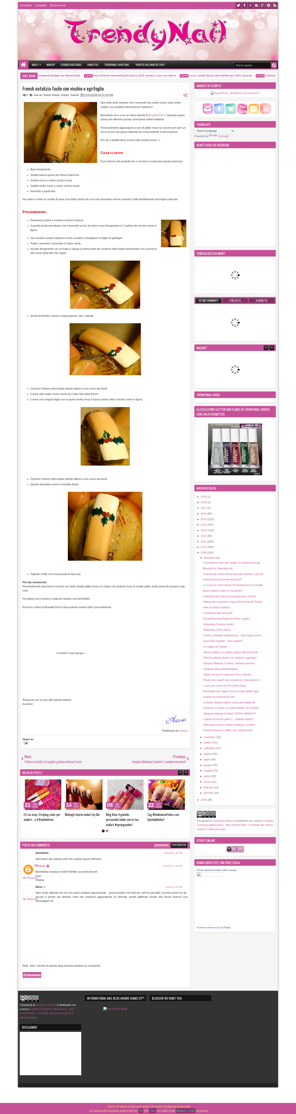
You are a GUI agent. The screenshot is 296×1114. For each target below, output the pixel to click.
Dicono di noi (57, 5)
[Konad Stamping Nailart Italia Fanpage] (210, 875)
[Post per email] (25, 743)
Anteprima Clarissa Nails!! (218, 624)
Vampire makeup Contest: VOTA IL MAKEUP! (229, 713)
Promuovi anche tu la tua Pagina (214, 927)
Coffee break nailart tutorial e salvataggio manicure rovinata (43, 817)
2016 (204, 513)
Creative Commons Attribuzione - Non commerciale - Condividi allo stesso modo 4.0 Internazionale (235, 825)
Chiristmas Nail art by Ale (218, 613)
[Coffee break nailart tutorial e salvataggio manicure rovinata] (43, 794)
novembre (210, 737)
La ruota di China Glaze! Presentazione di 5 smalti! (233, 585)
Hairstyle (93, 65)
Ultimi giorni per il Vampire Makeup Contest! (229, 724)
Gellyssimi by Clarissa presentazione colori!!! (229, 596)
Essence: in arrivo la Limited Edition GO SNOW (231, 708)
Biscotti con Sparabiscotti (218, 568)
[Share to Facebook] (48, 782)
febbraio (209, 787)
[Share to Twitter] (53, 782)
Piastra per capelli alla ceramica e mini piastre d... (232, 680)
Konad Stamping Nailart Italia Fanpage (217, 870)
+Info (153, 1110)
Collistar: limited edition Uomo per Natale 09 (229, 702)
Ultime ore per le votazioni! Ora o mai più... (228, 674)
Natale (65, 95)
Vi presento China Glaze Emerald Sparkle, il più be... (234, 574)
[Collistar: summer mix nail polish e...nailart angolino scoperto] (166, 794)
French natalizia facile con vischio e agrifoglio (63, 88)
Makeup (51, 65)
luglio (207, 759)
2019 (204, 496)
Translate (223, 136)
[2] (107, 836)
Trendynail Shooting (116, 65)
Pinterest (269, 5)
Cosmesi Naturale (71, 65)
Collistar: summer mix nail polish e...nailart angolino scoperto (166, 817)
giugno (208, 765)
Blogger (161, 850)
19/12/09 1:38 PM (173, 858)
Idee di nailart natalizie (216, 607)
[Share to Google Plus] (58, 782)
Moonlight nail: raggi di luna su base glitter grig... (231, 691)
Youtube (250, 5)
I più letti (235, 300)
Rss (275, 5)
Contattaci (41, 5)
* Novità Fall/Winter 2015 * (150, 65)
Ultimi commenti (208, 300)
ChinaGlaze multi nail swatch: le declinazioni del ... (233, 562)
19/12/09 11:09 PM (172, 871)
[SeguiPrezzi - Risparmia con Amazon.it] (235, 93)
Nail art (38, 95)
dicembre (209, 557)
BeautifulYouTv (157, 115)
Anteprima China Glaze (217, 629)
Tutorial (74, 95)
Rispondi (32, 882)
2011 (204, 541)
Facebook (244, 5)
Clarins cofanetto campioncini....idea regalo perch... (233, 635)
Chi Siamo (26, 5)
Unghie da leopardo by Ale (219, 696)
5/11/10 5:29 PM (174, 892)
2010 (204, 547)
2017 (204, 508)
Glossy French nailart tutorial (83, 814)
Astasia (183, 730)
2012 (204, 536)
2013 (204, 530)
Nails (35, 65)
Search (274, 65)
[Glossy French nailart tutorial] (84, 794)
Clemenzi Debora (223, 820)
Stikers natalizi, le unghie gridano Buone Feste (230, 652)
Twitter (238, 5)
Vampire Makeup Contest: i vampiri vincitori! (229, 663)
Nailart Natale (52, 95)
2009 (204, 552)
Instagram (256, 5)
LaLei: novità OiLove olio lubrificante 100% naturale (208, 75)
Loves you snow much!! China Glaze (224, 685)
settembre (210, 748)
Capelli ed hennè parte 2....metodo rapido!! (228, 719)
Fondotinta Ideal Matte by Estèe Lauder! (226, 618)
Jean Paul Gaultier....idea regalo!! (222, 641)
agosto (208, 753)
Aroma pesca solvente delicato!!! (222, 579)
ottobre (208, 742)
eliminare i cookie (185, 1110)
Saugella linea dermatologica (220, 669)
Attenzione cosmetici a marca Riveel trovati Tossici (232, 601)
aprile (207, 776)
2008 (204, 799)
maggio (208, 770)
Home (23, 65)
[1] (103, 836)
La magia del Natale (215, 646)
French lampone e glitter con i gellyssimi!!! (227, 730)
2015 (204, 519)
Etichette (261, 300)
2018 (204, 502)
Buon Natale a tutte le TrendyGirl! (222, 590)
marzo (208, 781)
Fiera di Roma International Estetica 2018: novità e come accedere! (122, 75)
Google (262, 5)
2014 (204, 524)
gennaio (209, 792)
